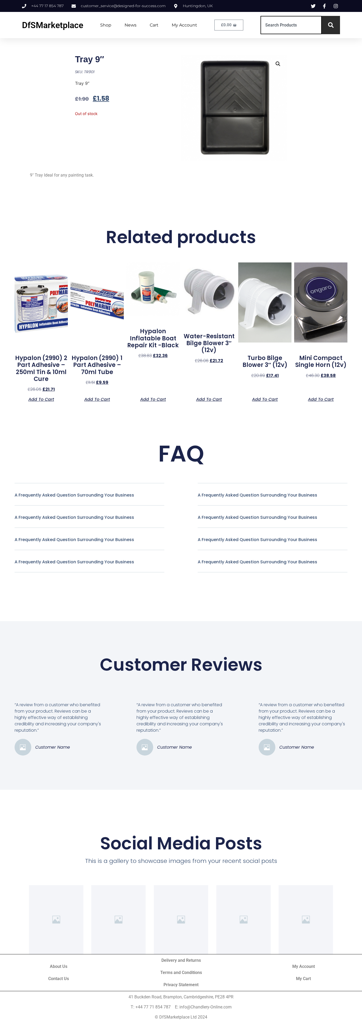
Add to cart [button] (41, 399)
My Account (184, 25)
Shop (105, 25)
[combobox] (291, 25)
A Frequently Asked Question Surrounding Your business (74, 495)
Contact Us (58, 978)
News (130, 25)
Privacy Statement (181, 984)
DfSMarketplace (52, 25)
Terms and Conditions (181, 972)
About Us (58, 966)
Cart (154, 25)
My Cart (303, 978)
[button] (278, 64)
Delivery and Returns (181, 960)
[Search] (331, 25)
